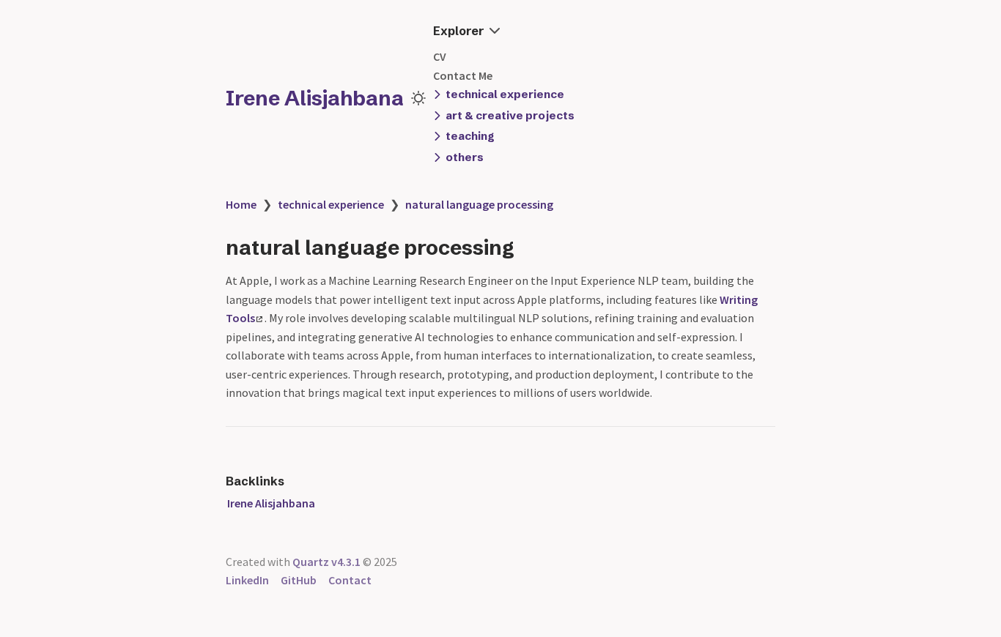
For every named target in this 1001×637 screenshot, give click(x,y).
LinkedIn (247, 580)
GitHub (299, 580)
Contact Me (462, 75)
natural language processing (479, 204)
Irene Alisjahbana (315, 98)
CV (439, 56)
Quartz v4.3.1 (326, 561)
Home (241, 204)
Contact (350, 580)
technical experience (331, 204)
